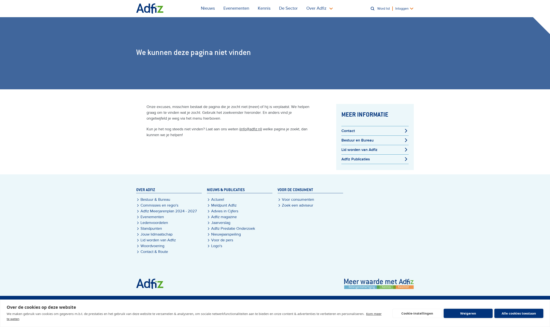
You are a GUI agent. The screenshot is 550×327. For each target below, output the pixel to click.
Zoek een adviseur (297, 205)
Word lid (383, 8)
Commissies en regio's (159, 205)
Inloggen (402, 8)
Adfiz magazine (224, 217)
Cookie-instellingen (417, 313)
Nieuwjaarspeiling (226, 234)
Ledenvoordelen (154, 223)
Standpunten (151, 228)
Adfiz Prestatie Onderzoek (233, 228)
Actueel (217, 199)
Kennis (264, 8)
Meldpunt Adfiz (224, 205)
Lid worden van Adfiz (359, 150)
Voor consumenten (298, 199)
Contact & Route (154, 251)
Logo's (216, 246)
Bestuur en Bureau (357, 140)
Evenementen (236, 8)
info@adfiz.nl (250, 129)
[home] (149, 8)
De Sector (288, 8)
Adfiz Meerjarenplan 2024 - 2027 (169, 211)
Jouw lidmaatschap (157, 234)
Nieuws (208, 8)
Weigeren (468, 313)
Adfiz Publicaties (355, 159)
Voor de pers (222, 240)
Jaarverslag (220, 223)
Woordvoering (152, 246)
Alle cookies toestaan (519, 313)
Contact (348, 131)
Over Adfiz (316, 8)
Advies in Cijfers (224, 211)
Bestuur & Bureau (155, 199)
